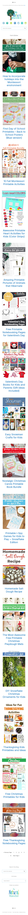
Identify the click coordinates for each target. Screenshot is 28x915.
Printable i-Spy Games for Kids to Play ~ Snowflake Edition (14, 538)
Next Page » (16, 856)
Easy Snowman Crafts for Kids (14, 436)
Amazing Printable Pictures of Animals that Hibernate (14, 282)
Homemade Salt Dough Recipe (14, 590)
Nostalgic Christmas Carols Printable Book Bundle (14, 483)
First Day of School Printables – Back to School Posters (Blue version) (14, 133)
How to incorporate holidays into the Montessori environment (14, 81)
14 (11, 855)
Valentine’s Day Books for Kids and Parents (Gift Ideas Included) (14, 386)
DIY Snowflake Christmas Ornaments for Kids (14, 693)
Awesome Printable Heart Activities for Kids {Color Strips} (14, 233)
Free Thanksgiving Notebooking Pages (14, 842)
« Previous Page (8, 853)
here (24, 5)
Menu (14, 2)
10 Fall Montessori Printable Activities (14, 183)
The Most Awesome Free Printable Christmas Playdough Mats (14, 639)
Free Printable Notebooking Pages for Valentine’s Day (14, 332)
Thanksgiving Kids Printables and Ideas (14, 749)
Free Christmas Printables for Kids (14, 795)
